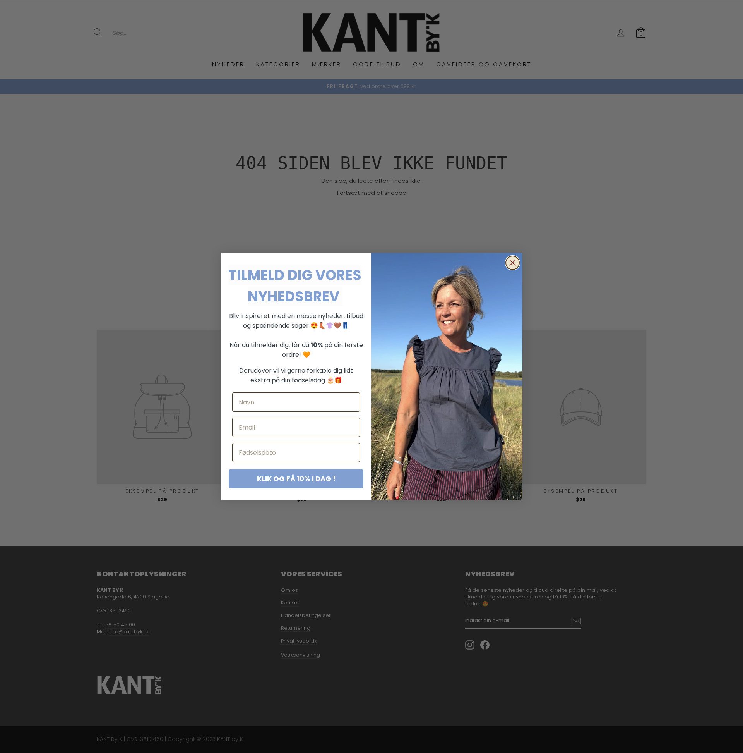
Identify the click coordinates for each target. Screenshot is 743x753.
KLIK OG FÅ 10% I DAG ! (296, 478)
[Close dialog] (512, 263)
